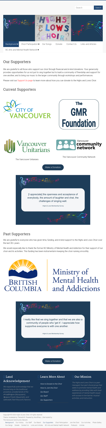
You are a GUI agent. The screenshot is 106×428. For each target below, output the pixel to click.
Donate (59, 44)
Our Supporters (48, 422)
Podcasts (74, 425)
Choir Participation (29, 44)
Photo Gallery (97, 422)
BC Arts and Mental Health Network (21, 50)
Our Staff (29, 422)
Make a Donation (53, 167)
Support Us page (25, 80)
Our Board (37, 422)
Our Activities (85, 422)
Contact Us (71, 44)
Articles (81, 425)
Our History (20, 422)
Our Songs (47, 44)
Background (11, 44)
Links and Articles (88, 44)
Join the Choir (74, 422)
